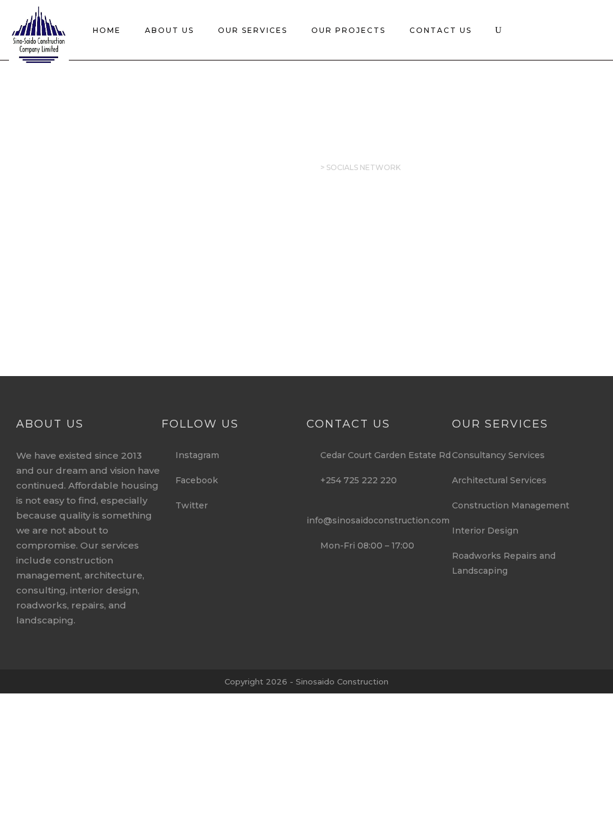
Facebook (193, 480)
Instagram (193, 455)
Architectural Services (499, 480)
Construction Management (510, 505)
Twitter (188, 505)
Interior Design (485, 530)
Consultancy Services (498, 455)
